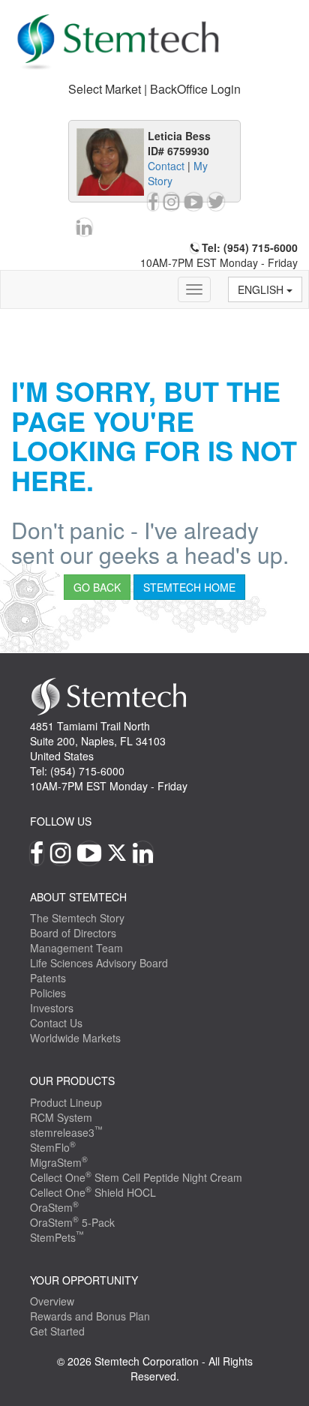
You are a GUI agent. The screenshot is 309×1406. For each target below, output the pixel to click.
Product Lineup (66, 1102)
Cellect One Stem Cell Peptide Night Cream (136, 1177)
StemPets (57, 1237)
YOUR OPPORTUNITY (84, 1280)
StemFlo (53, 1147)
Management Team (76, 947)
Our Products (72, 1080)
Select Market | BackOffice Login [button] (154, 88)
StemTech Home (189, 587)
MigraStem (59, 1162)
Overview (52, 1301)
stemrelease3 (66, 1132)
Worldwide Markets (75, 1037)
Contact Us (56, 1022)
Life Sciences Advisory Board (99, 962)
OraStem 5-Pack (72, 1222)
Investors (52, 1007)
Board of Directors (73, 932)
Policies (48, 992)
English (262, 289)
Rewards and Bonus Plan (90, 1316)
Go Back (97, 587)
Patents (48, 977)
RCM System (61, 1117)
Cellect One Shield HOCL (93, 1192)
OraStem (54, 1207)
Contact (166, 165)
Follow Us (61, 821)
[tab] (154, 89)
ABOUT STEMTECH (78, 896)
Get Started (57, 1331)
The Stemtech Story (77, 917)
